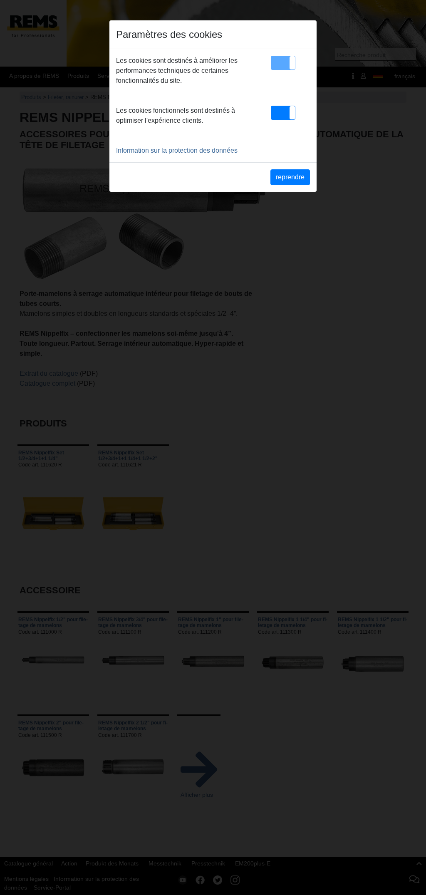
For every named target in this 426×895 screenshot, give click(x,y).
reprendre (290, 177)
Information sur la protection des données (177, 150)
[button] (283, 63)
